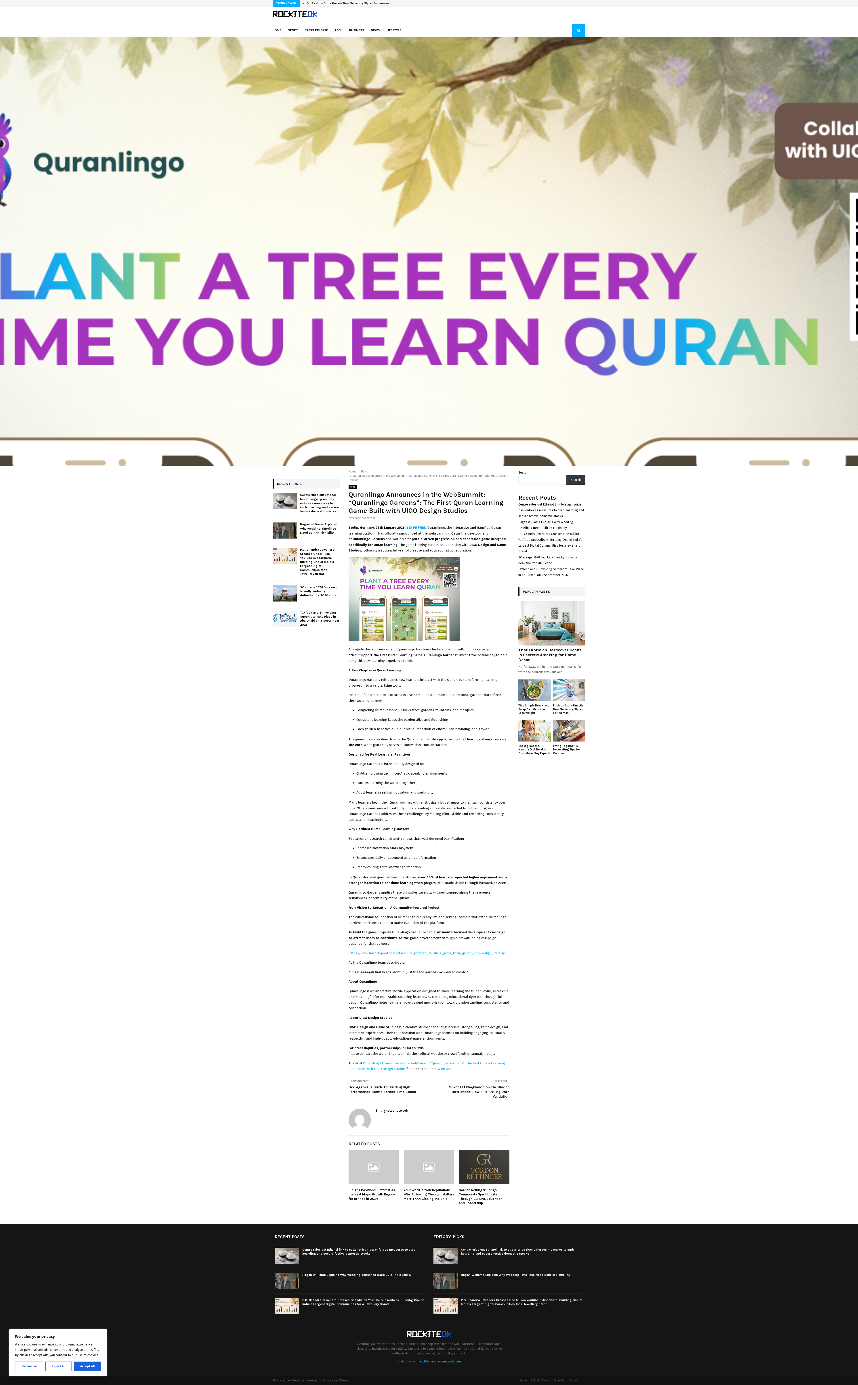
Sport (293, 30)
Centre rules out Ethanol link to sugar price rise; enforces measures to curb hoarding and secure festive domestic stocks (319, 503)
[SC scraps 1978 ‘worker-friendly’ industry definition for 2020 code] (285, 593)
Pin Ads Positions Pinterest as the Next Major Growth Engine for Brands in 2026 (372, 1194)
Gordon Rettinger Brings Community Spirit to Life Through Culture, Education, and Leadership (481, 1196)
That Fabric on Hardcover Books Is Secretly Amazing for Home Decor (549, 655)
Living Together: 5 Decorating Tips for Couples (566, 749)
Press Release (316, 30)
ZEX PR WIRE (416, 528)
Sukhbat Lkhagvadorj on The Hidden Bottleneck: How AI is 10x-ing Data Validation (479, 1092)
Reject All (58, 1366)
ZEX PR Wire (443, 1069)
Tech (338, 30)
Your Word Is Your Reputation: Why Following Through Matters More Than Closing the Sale (429, 1194)
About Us (558, 1380)
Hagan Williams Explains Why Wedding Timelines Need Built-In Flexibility (318, 528)
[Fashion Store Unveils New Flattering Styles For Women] (569, 690)
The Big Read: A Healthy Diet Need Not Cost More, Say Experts (534, 749)
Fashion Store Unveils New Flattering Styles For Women (568, 709)
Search (523, 472)
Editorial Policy (540, 1380)
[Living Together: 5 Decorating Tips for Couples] (569, 731)
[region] (58, 1352)
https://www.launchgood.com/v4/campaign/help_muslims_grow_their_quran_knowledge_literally (427, 953)
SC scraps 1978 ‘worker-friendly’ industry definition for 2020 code (318, 591)
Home (277, 30)
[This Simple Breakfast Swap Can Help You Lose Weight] (534, 690)
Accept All (87, 1366)
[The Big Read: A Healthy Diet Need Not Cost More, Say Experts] (534, 731)
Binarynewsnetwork (364, 518)
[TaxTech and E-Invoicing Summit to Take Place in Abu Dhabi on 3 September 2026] (285, 619)
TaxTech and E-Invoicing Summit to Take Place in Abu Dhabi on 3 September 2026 (319, 619)
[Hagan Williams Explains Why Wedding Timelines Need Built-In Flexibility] (285, 530)
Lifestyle (394, 30)
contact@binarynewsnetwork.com (437, 1361)
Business (356, 30)
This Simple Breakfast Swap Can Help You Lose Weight (533, 709)
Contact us (575, 1380)
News (375, 30)
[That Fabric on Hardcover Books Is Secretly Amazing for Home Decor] (551, 623)
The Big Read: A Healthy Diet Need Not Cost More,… (347, 3)
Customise (29, 1366)
